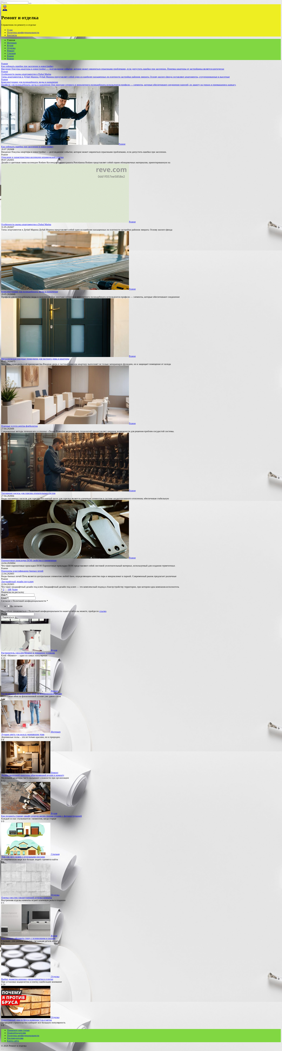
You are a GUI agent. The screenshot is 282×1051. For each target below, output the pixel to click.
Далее (15, 589)
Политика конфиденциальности (23, 32)
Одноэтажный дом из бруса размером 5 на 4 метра (26, 1020)
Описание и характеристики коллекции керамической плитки (32, 157)
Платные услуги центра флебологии (19, 426)
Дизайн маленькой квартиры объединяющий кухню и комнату (32, 775)
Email (4, 598)
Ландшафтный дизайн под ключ (17, 581)
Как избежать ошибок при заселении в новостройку (27, 146)
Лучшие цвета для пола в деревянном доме (22, 734)
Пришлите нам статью (18, 1030)
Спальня (11, 53)
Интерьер (12, 43)
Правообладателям (16, 1033)
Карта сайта (13, 1041)
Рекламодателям (15, 1038)
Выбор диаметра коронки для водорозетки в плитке (27, 979)
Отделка (11, 48)
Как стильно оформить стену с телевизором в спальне (28, 938)
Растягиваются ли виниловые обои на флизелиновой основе (31, 693)
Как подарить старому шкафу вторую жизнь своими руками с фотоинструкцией (41, 816)
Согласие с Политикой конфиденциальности (24, 601)
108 (9, 589)
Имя (4, 595)
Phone (4, 614)
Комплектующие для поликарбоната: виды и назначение (29, 291)
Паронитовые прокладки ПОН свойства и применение (29, 560)
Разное (10, 56)
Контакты (12, 35)
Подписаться (8, 617)
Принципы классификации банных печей (22, 571)
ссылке (102, 611)
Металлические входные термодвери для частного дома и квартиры (35, 359)
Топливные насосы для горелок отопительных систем (28, 493)
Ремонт (10, 50)
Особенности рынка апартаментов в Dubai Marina (26, 224)
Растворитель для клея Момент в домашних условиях (28, 653)
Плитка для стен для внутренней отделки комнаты (26, 897)
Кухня (10, 45)
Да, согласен (16, 606)
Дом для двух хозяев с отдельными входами (23, 857)
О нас (10, 30)
